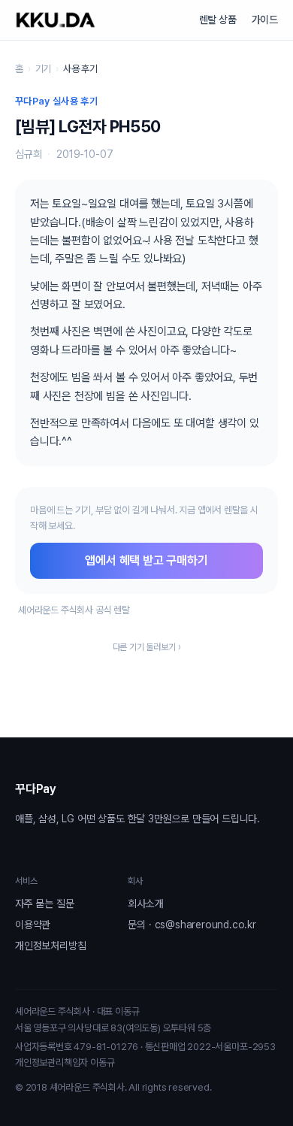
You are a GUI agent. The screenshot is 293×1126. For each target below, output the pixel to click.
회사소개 (145, 903)
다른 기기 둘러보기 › (147, 647)
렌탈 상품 (218, 20)
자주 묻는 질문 (44, 903)
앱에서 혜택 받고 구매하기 (146, 560)
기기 (43, 68)
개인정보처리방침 (50, 946)
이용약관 (32, 925)
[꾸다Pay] (55, 20)
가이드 (265, 20)
